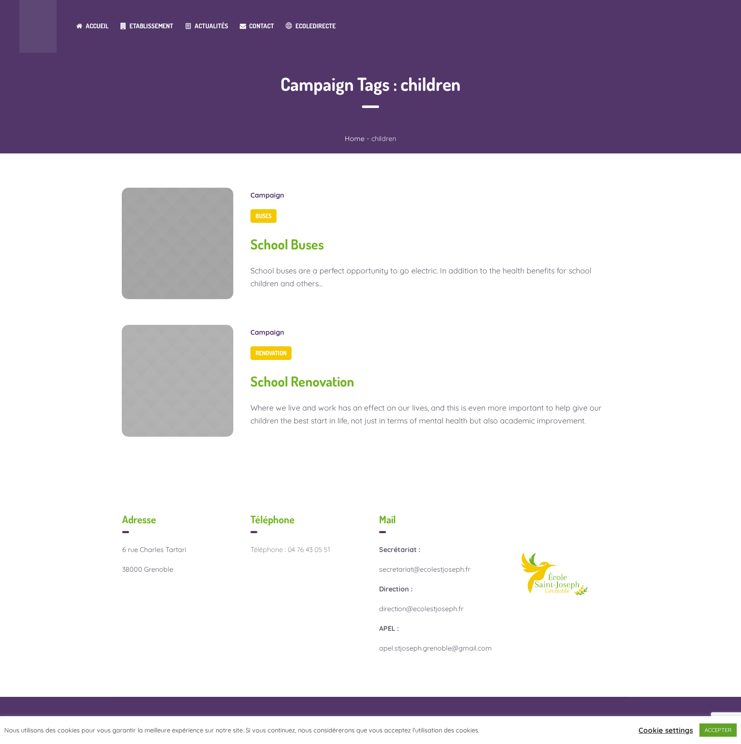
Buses (263, 215)
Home (354, 138)
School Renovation (302, 381)
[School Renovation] (177, 380)
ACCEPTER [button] (718, 729)
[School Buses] (177, 243)
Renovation (271, 353)
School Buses (287, 244)
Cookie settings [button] (666, 730)
